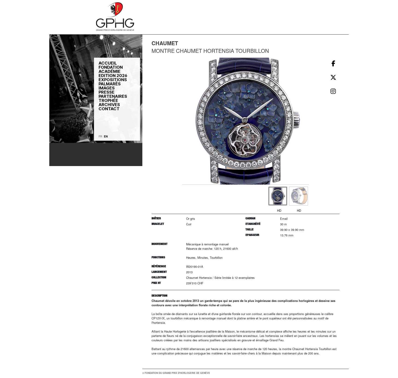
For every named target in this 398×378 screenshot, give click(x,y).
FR (100, 136)
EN (106, 136)
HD (279, 210)
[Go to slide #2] (298, 196)
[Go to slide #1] (278, 196)
